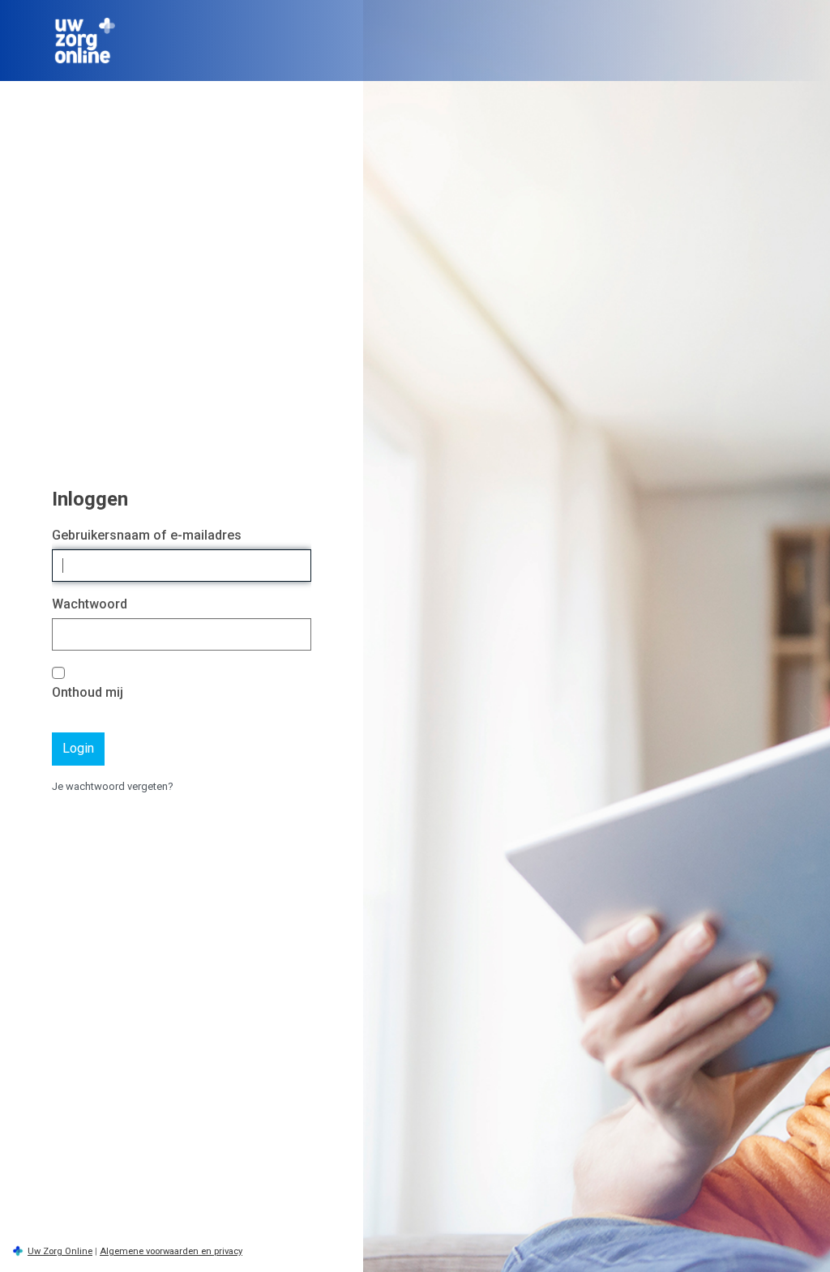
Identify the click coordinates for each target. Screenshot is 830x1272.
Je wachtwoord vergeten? (112, 786)
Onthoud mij (87, 692)
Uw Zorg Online (60, 1251)
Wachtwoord (89, 604)
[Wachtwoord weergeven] (295, 634)
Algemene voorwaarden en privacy (171, 1251)
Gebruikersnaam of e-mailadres (147, 535)
